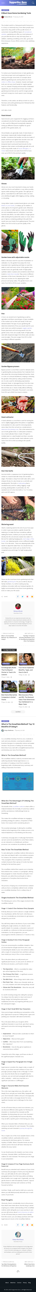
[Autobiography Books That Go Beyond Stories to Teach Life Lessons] (9, 659)
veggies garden (27, 328)
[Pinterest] (27, 597)
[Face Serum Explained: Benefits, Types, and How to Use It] (27, 659)
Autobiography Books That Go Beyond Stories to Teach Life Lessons (8, 671)
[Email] (32, 597)
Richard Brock (8, 16)
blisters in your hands (7, 205)
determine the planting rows (10, 429)
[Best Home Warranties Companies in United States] (9, 687)
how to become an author (26, 1212)
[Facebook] (18, 597)
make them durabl (12, 274)
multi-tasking (22, 483)
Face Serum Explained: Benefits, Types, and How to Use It (26, 669)
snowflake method (18, 806)
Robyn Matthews (9, 730)
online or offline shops (8, 82)
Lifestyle (5, 10)
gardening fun (11, 581)
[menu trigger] (3, 3)
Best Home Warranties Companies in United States (9, 697)
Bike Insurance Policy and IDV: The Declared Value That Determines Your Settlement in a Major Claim (27, 699)
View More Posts (18, 613)
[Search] (33, 3)
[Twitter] (22, 597)
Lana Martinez (8, 1284)
